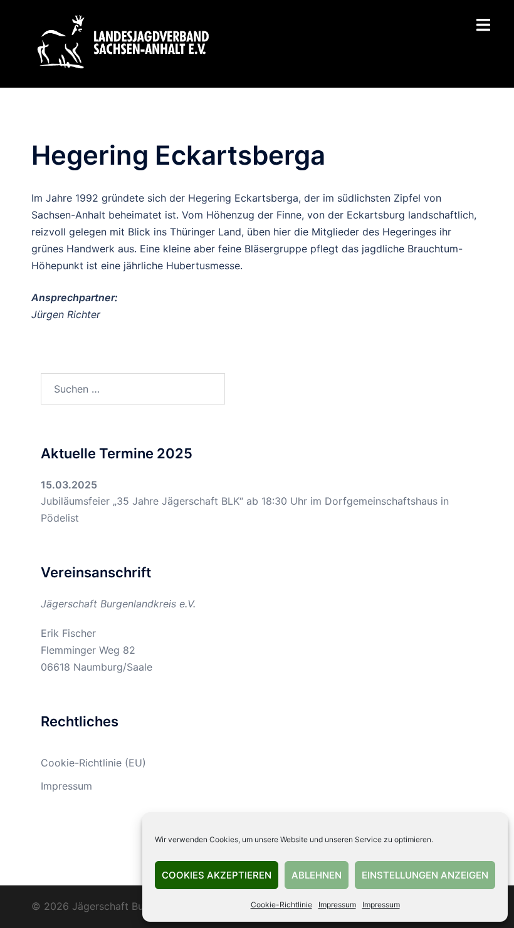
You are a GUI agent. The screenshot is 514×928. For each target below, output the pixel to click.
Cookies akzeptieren (216, 875)
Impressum (337, 904)
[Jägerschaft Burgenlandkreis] (122, 42)
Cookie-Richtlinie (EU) (93, 762)
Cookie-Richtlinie (281, 904)
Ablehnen (316, 875)
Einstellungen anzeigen (425, 875)
